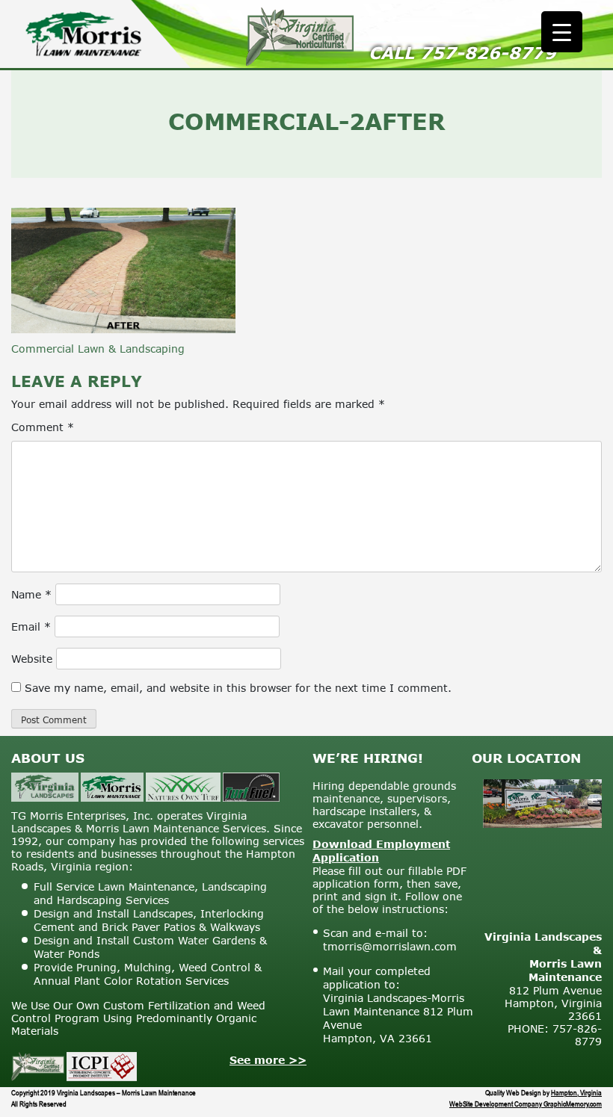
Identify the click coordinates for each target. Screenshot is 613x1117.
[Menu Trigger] (561, 31)
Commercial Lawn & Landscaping (98, 348)
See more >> (268, 1059)
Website (31, 658)
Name (31, 594)
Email (31, 626)
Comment (42, 427)
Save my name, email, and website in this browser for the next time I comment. (238, 687)
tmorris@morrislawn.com (390, 946)
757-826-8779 (488, 53)
